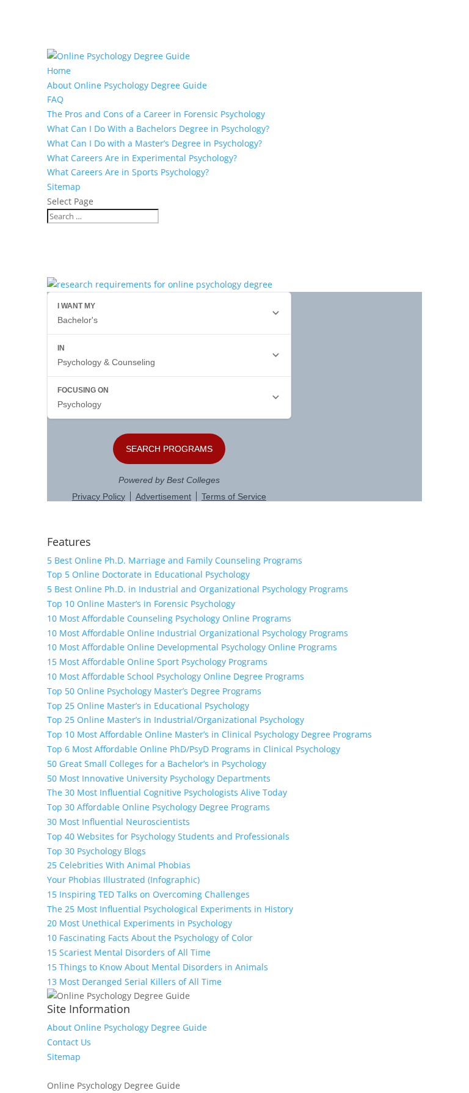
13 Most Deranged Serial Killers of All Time (134, 981)
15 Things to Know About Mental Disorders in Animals (157, 967)
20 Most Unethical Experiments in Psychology (139, 923)
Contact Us (69, 1042)
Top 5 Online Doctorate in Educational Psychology (148, 574)
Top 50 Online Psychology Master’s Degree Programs (154, 691)
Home (59, 70)
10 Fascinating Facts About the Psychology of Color (150, 937)
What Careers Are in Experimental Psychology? (142, 158)
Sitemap (64, 186)
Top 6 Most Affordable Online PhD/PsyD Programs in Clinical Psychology (193, 749)
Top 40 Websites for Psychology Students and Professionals (168, 836)
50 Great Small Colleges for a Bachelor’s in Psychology (156, 763)
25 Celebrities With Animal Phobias (119, 865)
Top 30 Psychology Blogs (96, 851)
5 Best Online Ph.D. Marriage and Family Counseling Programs (174, 560)
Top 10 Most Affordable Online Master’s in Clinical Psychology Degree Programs (209, 734)
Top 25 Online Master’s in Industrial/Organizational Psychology (175, 719)
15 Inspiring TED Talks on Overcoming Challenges (148, 894)
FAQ (55, 99)
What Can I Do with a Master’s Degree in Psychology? (154, 143)
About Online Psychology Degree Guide (127, 85)
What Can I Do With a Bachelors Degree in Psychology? (158, 128)
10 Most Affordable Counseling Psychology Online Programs (169, 618)
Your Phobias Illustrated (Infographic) (123, 879)
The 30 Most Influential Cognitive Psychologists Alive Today (167, 792)
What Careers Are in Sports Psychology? (128, 172)
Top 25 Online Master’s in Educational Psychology (148, 705)
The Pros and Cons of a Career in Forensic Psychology (156, 114)
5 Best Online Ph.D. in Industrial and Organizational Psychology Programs (197, 589)
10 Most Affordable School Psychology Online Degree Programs (175, 676)
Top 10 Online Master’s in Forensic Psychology (141, 603)
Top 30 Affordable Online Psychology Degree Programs (158, 807)
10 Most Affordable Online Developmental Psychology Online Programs (192, 647)
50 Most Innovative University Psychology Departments (159, 778)
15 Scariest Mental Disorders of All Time (129, 952)
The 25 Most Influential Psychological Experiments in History (170, 909)
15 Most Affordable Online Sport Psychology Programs (157, 661)
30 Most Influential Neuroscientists (118, 821)
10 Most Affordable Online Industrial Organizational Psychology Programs (197, 633)
